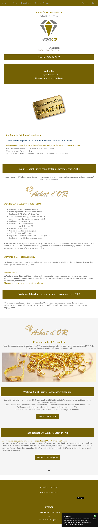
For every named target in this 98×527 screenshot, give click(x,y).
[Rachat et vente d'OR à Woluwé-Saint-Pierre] (49, 470)
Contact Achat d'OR (47, 416)
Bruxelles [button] (25, 3)
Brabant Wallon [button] (41, 3)
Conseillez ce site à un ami (49, 512)
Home (16, 3)
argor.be (5, 3)
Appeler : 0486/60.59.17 (49, 57)
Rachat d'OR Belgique (47, 457)
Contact (85, 3)
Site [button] (93, 3)
